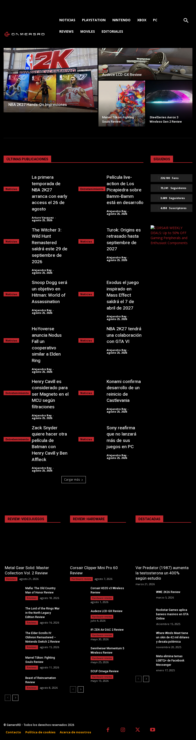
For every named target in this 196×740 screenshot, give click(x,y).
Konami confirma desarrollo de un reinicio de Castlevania (124, 391)
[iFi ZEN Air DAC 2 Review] (78, 633)
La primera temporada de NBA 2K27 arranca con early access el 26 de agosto (49, 193)
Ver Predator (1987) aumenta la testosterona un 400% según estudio (162, 573)
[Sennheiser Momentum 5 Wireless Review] (78, 652)
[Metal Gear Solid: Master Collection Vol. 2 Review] (32, 548)
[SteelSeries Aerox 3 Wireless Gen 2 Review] (169, 103)
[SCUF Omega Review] (78, 675)
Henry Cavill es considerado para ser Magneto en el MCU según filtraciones (50, 394)
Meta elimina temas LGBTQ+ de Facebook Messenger (170, 661)
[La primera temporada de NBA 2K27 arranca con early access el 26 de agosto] (15, 182)
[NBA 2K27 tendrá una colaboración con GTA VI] (90, 334)
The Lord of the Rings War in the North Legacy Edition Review (42, 613)
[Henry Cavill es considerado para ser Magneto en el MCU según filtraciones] (15, 386)
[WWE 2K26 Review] (144, 596)
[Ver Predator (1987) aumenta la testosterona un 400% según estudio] (163, 548)
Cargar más (72, 480)
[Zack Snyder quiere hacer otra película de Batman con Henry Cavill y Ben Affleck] (15, 433)
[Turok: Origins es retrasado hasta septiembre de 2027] (90, 235)
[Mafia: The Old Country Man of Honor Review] (13, 592)
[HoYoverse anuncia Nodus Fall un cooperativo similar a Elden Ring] (15, 334)
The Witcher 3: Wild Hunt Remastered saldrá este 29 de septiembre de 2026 (49, 246)
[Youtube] (153, 730)
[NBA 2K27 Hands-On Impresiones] (51, 80)
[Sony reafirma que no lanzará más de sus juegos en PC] (90, 433)
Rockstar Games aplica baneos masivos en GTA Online (172, 614)
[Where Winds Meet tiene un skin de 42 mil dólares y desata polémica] (144, 637)
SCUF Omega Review (105, 671)
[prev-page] (8, 698)
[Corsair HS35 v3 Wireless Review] (78, 592)
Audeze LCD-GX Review (106, 611)
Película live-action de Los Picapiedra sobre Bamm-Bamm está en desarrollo (125, 190)
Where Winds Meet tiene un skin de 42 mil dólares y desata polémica (172, 637)
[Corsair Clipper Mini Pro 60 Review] (98, 548)
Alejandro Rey (116, 211)
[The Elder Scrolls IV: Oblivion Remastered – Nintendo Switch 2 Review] (13, 637)
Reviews (11, 579)
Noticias (11, 189)
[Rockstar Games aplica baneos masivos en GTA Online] (144, 613)
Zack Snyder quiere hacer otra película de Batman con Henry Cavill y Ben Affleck (49, 444)
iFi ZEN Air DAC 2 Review (107, 629)
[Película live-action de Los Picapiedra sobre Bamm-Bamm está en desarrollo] (90, 182)
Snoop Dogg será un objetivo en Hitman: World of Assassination (49, 292)
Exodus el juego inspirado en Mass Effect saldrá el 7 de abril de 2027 (123, 295)
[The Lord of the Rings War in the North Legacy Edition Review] (13, 612)
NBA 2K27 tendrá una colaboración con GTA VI (124, 335)
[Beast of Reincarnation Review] (13, 682)
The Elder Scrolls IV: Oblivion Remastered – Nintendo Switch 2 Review (42, 637)
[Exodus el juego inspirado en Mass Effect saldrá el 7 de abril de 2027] (90, 287)
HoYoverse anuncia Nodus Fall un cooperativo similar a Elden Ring (47, 344)
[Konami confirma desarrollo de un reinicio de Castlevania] (90, 386)
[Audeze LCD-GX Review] (145, 64)
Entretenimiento (91, 189)
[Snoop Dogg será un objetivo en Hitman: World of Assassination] (15, 287)
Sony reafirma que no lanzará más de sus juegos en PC (121, 437)
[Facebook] (108, 730)
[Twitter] (137, 730)
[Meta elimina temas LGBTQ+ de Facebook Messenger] (144, 660)
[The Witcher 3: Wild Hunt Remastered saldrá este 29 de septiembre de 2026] (15, 235)
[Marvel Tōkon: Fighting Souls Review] (121, 103)
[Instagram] (123, 730)
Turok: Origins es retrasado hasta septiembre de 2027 (124, 239)
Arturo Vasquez (43, 217)
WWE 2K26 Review (168, 592)
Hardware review (81, 579)
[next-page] (15, 698)
